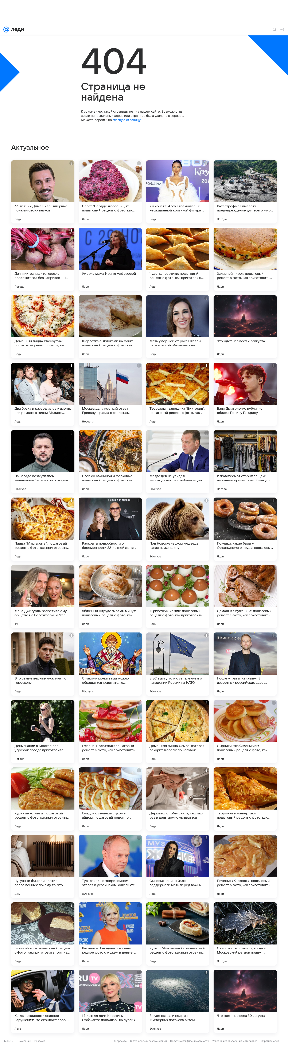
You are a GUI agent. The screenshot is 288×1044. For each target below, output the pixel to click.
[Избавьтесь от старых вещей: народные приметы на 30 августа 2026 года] (245, 461)
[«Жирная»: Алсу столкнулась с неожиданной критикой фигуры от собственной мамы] (177, 191)
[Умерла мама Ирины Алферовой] (110, 259)
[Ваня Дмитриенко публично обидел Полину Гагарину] (245, 394)
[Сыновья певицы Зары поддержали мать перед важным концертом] (177, 866)
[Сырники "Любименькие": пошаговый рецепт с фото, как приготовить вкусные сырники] (245, 731)
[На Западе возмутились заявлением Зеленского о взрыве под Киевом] (42, 461)
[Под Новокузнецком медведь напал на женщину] (177, 529)
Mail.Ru (8, 1041)
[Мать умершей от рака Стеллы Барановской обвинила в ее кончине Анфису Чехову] (177, 326)
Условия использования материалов (234, 1041)
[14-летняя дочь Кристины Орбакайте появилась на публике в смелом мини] (110, 1001)
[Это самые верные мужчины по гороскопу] (42, 664)
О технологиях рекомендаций (148, 1041)
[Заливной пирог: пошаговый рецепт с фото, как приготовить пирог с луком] (245, 259)
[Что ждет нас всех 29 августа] (245, 326)
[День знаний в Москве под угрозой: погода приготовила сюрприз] (42, 731)
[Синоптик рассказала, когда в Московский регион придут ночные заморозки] (245, 934)
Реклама (39, 1041)
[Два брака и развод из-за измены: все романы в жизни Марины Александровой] (42, 394)
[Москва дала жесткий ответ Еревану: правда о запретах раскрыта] (110, 394)
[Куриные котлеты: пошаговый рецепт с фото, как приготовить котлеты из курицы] (42, 799)
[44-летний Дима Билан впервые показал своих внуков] (42, 191)
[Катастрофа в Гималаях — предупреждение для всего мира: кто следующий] (245, 191)
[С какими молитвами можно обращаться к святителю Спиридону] (110, 664)
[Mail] (6, 29)
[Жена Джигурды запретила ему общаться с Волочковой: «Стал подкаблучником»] (42, 596)
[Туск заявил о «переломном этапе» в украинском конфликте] (110, 866)
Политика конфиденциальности (189, 1041)
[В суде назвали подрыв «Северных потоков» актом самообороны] (177, 1001)
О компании (23, 1041)
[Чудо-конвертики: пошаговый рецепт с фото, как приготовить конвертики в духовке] (177, 259)
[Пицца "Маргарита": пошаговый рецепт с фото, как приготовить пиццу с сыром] (42, 529)
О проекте (120, 1041)
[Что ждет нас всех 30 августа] (245, 1001)
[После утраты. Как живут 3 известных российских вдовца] (245, 664)
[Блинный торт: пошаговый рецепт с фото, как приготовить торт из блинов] (42, 934)
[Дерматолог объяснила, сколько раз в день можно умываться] (177, 799)
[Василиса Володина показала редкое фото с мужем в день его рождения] (110, 934)
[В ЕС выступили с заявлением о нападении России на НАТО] (177, 664)
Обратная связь (270, 1041)
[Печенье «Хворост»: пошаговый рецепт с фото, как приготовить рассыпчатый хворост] (245, 866)
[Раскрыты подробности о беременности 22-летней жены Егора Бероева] (110, 529)
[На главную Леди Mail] (16, 29)
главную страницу (126, 120)
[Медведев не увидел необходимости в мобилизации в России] (177, 461)
